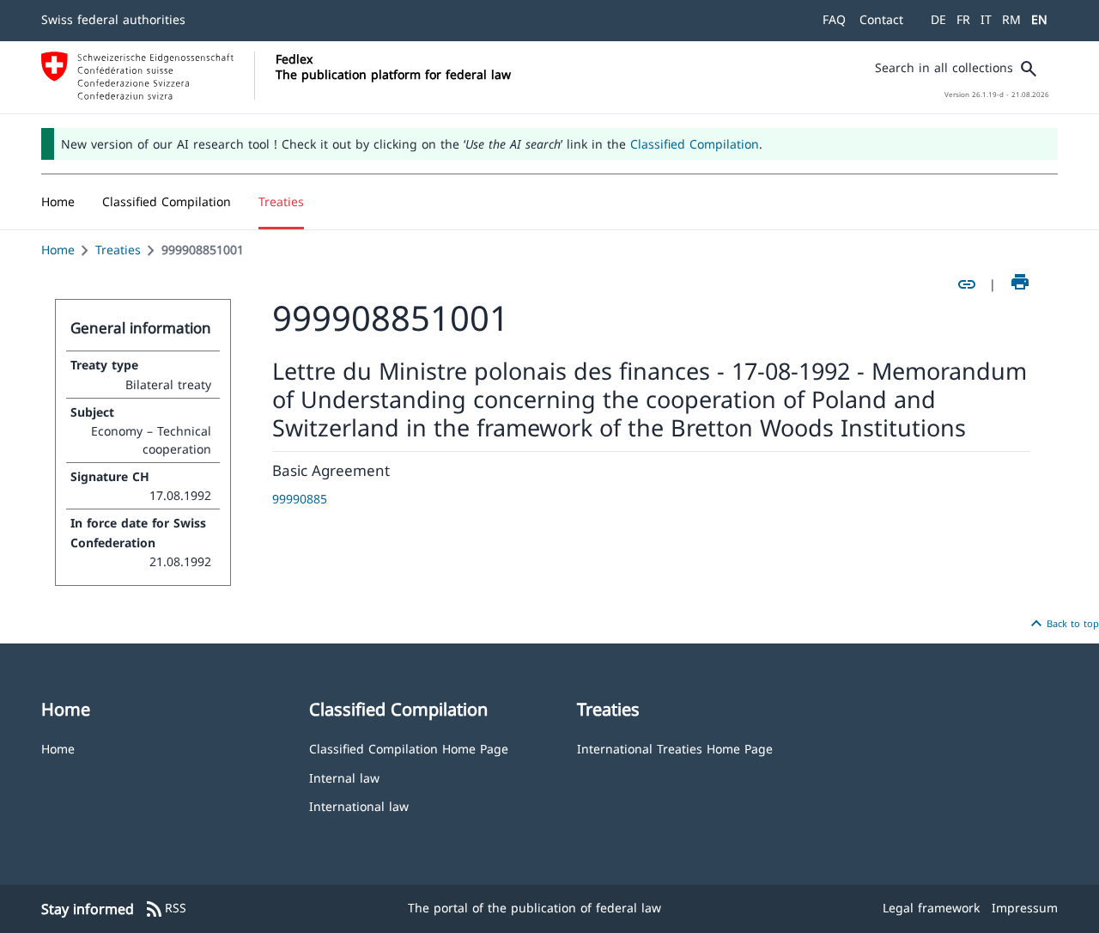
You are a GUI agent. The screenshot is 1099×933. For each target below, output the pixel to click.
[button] (166, 201)
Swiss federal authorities (113, 19)
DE (938, 19)
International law (359, 805)
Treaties (118, 249)
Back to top (1062, 623)
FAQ (834, 19)
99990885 (299, 499)
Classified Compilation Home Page (408, 748)
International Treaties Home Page (675, 748)
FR (963, 19)
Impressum (1025, 907)
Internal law (344, 777)
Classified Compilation (694, 144)
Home (58, 249)
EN (1039, 19)
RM (1011, 19)
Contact (881, 19)
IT (986, 19)
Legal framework (931, 907)
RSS (165, 909)
